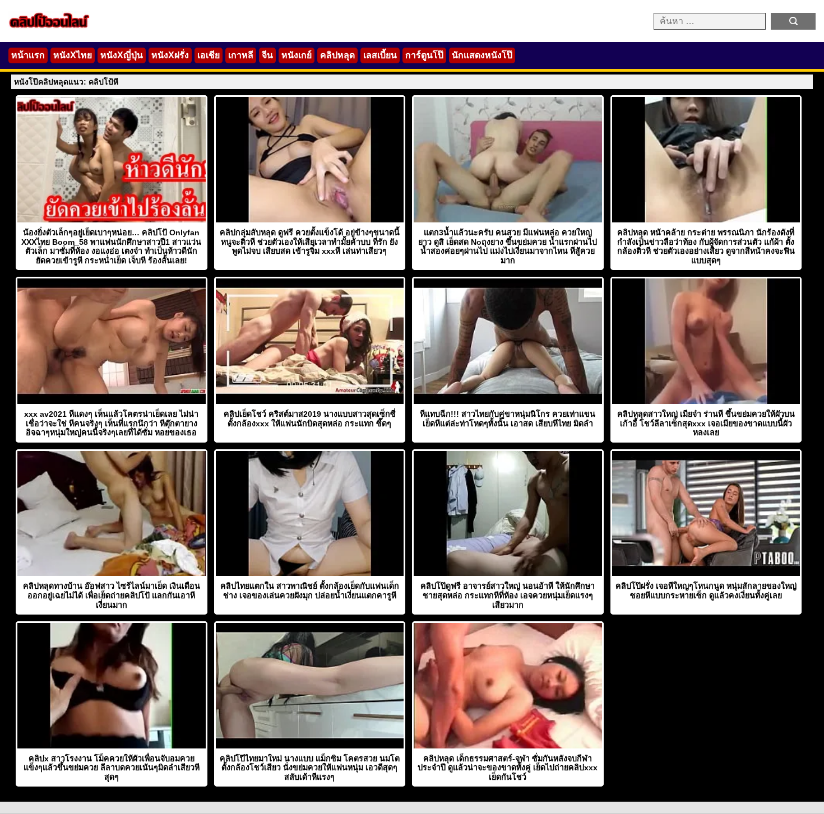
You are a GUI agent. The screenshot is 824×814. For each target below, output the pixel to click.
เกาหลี (240, 55)
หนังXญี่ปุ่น (121, 55)
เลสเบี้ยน (380, 55)
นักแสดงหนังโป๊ (482, 55)
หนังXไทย (72, 55)
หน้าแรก (28, 55)
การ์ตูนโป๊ (424, 55)
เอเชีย (208, 55)
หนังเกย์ (296, 55)
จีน (267, 55)
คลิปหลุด (337, 55)
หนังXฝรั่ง (170, 55)
